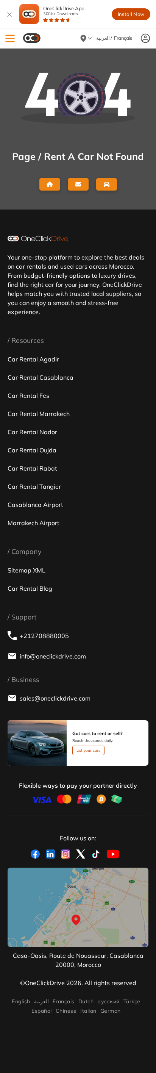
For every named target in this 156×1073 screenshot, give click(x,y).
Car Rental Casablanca (40, 377)
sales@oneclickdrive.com (55, 698)
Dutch (86, 1001)
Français (64, 1001)
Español (41, 1010)
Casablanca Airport (35, 504)
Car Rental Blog (30, 588)
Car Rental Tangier (34, 486)
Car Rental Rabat (32, 468)
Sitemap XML (26, 570)
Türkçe (131, 1001)
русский (108, 1001)
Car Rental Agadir (33, 359)
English (21, 1001)
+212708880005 (44, 636)
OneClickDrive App (63, 10)
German (110, 1010)
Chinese (66, 1010)
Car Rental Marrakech (39, 414)
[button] (10, 38)
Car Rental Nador (32, 432)
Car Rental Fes (28, 395)
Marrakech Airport (33, 523)
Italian (88, 1010)
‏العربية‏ (41, 1001)
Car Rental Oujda (32, 450)
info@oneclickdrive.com (53, 656)
